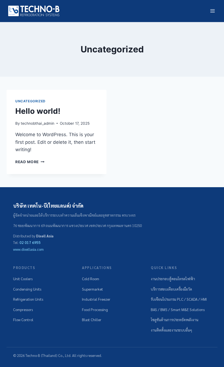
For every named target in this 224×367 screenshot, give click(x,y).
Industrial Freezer (96, 299)
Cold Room (90, 278)
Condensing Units (27, 289)
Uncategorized (30, 101)
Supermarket (92, 289)
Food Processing (95, 309)
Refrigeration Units (28, 299)
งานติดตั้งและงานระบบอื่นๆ (171, 330)
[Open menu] (212, 11)
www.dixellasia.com (28, 249)
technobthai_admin (37, 123)
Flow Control (23, 319)
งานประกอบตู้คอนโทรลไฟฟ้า (173, 278)
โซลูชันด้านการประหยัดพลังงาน (174, 319)
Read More (30, 162)
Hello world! (37, 111)
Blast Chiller (91, 319)
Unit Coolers (23, 278)
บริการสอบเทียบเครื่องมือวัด (171, 289)
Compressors (23, 309)
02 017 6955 (30, 242)
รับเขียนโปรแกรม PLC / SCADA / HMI (179, 299)
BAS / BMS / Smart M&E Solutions (178, 309)
